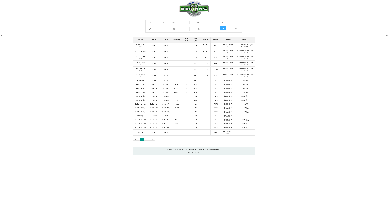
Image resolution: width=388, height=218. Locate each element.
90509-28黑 (166, 112)
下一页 (151, 139)
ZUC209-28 (154, 128)
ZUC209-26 (154, 120)
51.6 (195, 100)
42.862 (176, 92)
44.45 (176, 112)
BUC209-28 (154, 112)
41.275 (176, 88)
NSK (215, 75)
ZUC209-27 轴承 (140, 124)
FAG (215, 52)
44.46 (176, 96)
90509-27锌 (166, 124)
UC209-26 (154, 88)
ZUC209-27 (154, 124)
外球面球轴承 (228, 80)
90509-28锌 (166, 128)
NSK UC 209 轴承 (140, 75)
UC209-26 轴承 (140, 88)
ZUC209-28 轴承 (140, 128)
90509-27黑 (166, 108)
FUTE (216, 80)
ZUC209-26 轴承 (140, 120)
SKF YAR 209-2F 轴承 (140, 46)
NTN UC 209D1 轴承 (140, 58)
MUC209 (154, 116)
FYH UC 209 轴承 (140, 63)
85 (186, 46)
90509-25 (166, 84)
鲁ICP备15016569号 (192, 149)
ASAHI (216, 69)
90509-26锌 (166, 120)
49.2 (195, 46)
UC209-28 (154, 96)
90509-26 (166, 88)
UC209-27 (154, 92)
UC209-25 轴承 (140, 84)
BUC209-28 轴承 (140, 112)
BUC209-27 (154, 108)
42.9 (195, 104)
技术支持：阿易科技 (194, 152)
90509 (166, 46)
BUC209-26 (154, 104)
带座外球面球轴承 (228, 46)
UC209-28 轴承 (140, 96)
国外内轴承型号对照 (228, 132)
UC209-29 (154, 100)
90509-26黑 (166, 104)
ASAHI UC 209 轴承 (140, 69)
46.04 (176, 100)
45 (176, 46)
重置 (236, 28)
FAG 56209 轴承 (140, 52)
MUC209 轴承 (140, 116)
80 (186, 84)
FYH (215, 63)
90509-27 (166, 92)
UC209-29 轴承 (140, 100)
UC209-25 (154, 84)
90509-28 (166, 96)
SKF (215, 46)
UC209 (154, 46)
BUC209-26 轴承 (140, 104)
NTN (215, 58)
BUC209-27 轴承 (140, 108)
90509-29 (166, 100)
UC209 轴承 (140, 80)
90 (186, 100)
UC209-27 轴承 (140, 92)
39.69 (176, 84)
